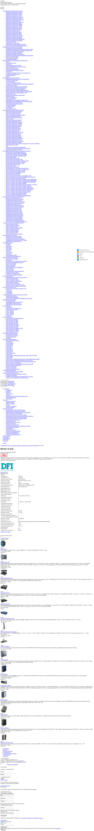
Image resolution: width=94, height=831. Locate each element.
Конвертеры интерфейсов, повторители (15, 95)
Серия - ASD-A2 (10, 310)
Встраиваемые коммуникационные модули (16, 87)
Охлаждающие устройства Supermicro (15, 271)
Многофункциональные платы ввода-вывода (16, 277)
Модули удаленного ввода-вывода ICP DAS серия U (18, 191)
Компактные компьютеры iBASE (14, 29)
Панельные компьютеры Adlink (13, 121)
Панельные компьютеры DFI (13, 127)
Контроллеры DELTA (11, 157)
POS (7, 146)
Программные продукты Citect (13, 303)
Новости (5, 400)
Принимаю (3, 829)
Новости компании (10, 403)
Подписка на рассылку (11, 406)
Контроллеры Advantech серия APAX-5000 (16, 155)
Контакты (8, 391)
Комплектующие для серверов (10, 257)
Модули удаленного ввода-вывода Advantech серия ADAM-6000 (21, 180)
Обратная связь (6, 438)
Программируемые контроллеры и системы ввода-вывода (17, 151)
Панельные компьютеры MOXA (13, 136)
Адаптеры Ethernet (10, 81)
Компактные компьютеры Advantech (14, 17)
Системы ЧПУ (9, 351)
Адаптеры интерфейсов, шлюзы (13, 82)
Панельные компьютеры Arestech (14, 125)
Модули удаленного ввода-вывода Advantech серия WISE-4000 (21, 182)
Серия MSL (8, 315)
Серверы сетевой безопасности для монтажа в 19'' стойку (19, 376)
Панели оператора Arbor (12, 226)
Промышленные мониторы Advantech (15, 203)
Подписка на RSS (10, 407)
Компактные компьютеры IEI (13, 30)
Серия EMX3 (9, 292)
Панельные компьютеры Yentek (13, 112)
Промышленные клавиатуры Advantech (15, 239)
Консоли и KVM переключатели (13, 198)
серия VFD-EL (9, 345)
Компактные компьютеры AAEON (14, 14)
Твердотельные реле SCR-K (12, 325)
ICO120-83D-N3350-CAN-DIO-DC (9, 631)
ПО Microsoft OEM (10, 300)
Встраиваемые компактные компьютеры (12, 10)
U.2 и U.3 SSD (9, 252)
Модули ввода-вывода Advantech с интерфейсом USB (18, 175)
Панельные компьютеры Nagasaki (14, 137)
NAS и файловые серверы (12, 58)
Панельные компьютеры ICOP (13, 129)
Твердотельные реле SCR (12, 323)
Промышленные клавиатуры (10, 235)
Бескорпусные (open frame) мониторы (15, 206)
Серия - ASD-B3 (10, 313)
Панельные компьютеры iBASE (13, 128)
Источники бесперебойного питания (14, 262)
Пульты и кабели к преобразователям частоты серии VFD (19, 364)
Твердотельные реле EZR (12, 320)
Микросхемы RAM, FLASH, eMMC (14, 371)
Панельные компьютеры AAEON (14, 120)
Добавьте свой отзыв (5, 531)
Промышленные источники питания (14, 70)
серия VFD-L (9, 348)
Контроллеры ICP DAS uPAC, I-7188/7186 (16, 162)
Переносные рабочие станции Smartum (15, 54)
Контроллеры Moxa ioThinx (12, 167)
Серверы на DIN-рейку (11, 375)
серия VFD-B (9, 341)
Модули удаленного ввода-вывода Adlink (15, 178)
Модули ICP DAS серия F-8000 (13, 173)
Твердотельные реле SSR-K (12, 330)
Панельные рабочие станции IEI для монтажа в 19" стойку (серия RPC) (23, 143)
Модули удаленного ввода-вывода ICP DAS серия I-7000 (19, 189)
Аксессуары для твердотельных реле (14, 318)
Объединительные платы (12, 68)
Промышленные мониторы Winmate (14, 217)
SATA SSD (8, 250)
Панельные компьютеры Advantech (14, 122)
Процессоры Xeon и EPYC (12, 272)
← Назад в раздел (5, 538)
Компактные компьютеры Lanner (14, 33)
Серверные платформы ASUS (13, 273)
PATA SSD (8, 247)
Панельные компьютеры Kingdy (13, 134)
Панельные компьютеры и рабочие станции (13, 110)
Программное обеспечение (9, 299)
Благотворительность (11, 397)
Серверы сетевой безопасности (10, 372)
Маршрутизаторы (10, 96)
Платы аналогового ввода (12, 278)
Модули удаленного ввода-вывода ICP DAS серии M (18, 185)
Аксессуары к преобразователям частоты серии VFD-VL (19, 360)
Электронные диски (8, 242)
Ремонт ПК (6, 439)
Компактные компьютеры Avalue (14, 27)
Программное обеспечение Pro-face (14, 302)
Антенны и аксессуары (11, 85)
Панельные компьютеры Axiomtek (14, 111)
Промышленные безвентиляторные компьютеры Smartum (19, 55)
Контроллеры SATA (10, 75)
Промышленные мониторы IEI (13, 204)
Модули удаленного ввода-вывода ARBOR (16, 183)
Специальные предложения (9, 753)
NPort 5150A (3, 549)
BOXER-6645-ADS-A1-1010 (7, 618)
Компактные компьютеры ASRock (14, 25)
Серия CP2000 (9, 356)
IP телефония (9, 107)
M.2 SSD (8, 245)
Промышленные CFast (11, 255)
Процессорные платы (11, 63)
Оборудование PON (10, 98)
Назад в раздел (4, 472)
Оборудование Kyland (11, 108)
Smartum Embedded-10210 (7, 578)
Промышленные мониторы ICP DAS (14, 215)
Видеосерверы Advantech (12, 335)
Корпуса (8, 61)
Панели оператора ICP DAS (12, 229)
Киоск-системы (9, 118)
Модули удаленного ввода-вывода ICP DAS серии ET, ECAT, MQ (21, 184)
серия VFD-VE (9, 349)
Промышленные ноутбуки (12, 144)
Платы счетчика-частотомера (13, 283)
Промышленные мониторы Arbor (14, 211)
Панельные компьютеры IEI (12, 131)
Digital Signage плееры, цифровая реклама (16, 44)
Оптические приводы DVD (12, 69)
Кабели (7, 76)
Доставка (8, 395)
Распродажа (6, 437)
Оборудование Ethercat (11, 97)
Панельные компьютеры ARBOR (14, 123)
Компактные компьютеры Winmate (14, 40)
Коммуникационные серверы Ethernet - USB (16, 92)
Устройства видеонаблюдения (10, 333)
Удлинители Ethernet (11, 105)
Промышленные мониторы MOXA (14, 216)
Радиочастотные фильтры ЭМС (13, 365)
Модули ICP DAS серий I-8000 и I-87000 (15, 170)
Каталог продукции (8, 408)
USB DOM (8, 253)
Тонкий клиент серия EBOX (12, 43)
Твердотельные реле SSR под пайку (14, 328)
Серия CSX (8, 289)
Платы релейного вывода (12, 282)
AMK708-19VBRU (5, 646)
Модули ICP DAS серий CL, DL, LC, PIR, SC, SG (17, 169)
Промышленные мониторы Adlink (14, 210)
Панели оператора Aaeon (12, 224)
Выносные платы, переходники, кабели (15, 284)
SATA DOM (9, 248)
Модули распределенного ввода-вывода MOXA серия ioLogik (20, 177)
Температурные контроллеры (13, 369)
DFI (19, 528)
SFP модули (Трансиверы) (12, 80)
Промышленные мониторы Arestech (14, 212)
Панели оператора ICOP (11, 232)
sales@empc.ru (11, 382)
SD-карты (8, 251)
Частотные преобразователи (10, 339)
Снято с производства (13, 445)
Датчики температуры (11, 366)
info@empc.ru (11, 381)
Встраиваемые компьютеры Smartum (14, 51)
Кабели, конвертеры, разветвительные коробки (17, 90)
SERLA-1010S (4, 714)
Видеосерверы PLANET (11, 334)
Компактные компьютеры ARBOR (14, 24)
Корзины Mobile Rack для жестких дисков (16, 66)
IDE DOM (8, 243)
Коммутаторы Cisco (10, 94)
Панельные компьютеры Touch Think (14, 141)
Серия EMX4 (9, 293)
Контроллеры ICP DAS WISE (13, 164)
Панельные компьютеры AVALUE (14, 149)
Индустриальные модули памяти (13, 65)
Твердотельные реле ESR (12, 319)
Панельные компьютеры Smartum (14, 53)
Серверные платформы (11, 59)
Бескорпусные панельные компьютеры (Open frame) (18, 148)
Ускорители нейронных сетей (13, 74)
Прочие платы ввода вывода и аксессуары (16, 286)
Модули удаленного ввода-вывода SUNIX (16, 194)
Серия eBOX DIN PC (11, 41)
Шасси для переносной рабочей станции (15, 115)
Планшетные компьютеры (12, 297)
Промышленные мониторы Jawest (14, 200)
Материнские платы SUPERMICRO (14, 267)
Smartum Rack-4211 (5, 592)
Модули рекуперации (11, 367)
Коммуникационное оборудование (11, 77)
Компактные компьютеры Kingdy (14, 32)
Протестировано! (10, 402)
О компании (6, 388)
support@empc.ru (12, 383)
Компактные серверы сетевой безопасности (16, 374)
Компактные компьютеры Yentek (13, 13)
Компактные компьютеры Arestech (14, 18)
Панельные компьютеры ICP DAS (14, 117)
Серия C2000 (9, 357)
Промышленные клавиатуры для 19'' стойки (16, 240)
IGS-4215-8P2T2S (5, 728)
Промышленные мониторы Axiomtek (14, 199)
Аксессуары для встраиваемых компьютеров (16, 45)
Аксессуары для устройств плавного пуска (16, 288)
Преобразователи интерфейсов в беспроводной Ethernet (19, 101)
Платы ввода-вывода (8, 276)
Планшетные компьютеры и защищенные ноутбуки (15, 294)
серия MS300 (9, 307)
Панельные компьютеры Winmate (14, 142)
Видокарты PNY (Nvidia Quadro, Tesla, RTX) (16, 261)
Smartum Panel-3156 (5, 562)
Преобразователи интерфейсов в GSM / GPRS (17, 100)
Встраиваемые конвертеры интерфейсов (15, 89)
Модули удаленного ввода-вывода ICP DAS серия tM (18, 190)
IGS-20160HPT (4, 700)
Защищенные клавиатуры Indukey (14, 237)
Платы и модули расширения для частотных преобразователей (21, 361)
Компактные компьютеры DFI (13, 20)
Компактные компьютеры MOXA (14, 34)
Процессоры (9, 71)
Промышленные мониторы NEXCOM (15, 220)
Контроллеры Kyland (11, 165)
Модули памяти (9, 268)
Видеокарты (9, 260)
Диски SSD (8, 64)
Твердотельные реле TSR (12, 331)
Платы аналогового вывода (12, 279)
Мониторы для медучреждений (13, 209)
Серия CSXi (9, 291)
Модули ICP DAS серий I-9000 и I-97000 (15, 172)
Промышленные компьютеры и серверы (12, 46)
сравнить (8, 460)
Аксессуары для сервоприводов (13, 308)
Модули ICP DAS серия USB (13, 174)
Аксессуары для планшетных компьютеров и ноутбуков (19, 298)
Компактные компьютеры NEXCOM (14, 22)
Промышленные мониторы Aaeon (14, 208)
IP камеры (8, 338)
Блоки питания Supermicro (12, 258)
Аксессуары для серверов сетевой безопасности (17, 377)
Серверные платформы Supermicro (14, 274)
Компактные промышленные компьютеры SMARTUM (19, 50)
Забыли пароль (4, 779)
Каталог (6, 445)
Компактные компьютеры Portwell (14, 38)
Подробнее (58, 828)
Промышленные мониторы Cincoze (14, 214)
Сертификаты (9, 398)
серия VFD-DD (9, 343)
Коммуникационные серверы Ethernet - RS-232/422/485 (19, 91)
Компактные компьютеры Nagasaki (14, 35)
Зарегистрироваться (5, 785)
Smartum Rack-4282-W (6, 685)
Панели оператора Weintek (12, 231)
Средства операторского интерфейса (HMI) (13, 222)
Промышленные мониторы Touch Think (15, 201)
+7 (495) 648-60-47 (5, 380)
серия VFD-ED (9, 344)
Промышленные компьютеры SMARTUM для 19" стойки (19, 49)
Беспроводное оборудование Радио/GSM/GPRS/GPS (18, 195)
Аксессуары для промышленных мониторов (16, 221)
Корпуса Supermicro (10, 266)
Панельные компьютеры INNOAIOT (14, 132)
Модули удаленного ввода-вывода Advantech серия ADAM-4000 (21, 179)
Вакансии (8, 392)
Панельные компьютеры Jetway (13, 116)
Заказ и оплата (9, 393)
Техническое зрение (10, 353)
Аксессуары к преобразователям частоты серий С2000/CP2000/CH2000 (22, 359)
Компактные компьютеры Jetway (13, 15)
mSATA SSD (9, 246)
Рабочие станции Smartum (12, 56)
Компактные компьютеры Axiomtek (14, 12)
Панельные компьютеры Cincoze (13, 126)
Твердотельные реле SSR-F (12, 329)
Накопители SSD (10, 270)
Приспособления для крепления (13, 362)
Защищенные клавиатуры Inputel (13, 236)
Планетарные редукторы (12, 309)
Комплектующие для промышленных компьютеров (15, 60)
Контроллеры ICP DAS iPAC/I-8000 (14, 159)
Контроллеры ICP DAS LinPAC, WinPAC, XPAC (17, 160)
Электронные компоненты (9, 370)
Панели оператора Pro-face (12, 230)
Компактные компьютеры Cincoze (14, 28)
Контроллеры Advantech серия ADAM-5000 (16, 154)
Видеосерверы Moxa (11, 336)
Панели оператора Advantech (13, 225)
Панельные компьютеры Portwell (13, 139)
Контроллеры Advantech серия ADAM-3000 (16, 153)
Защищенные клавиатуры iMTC (13, 241)
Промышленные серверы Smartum (14, 48)
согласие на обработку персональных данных (32, 818)
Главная (2, 445)
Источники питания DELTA (12, 340)
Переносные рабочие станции (13, 113)
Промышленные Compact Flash (13, 256)
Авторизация (4, 820)
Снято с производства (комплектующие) (27, 445)
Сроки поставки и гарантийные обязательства (17, 396)
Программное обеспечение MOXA (14, 102)
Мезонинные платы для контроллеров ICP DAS (17, 168)
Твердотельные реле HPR (12, 322)
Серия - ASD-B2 (10, 312)
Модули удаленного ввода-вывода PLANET (16, 193)
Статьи (7, 405)
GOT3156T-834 (4, 659)
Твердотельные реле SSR (12, 327)
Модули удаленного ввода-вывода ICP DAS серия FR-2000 (20, 188)
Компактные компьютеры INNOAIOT (15, 19)
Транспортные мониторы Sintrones (14, 219)
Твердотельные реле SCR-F (12, 324)
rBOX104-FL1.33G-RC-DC (7, 742)
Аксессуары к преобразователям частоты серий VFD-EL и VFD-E (21, 355)
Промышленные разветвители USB (14, 103)
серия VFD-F (9, 346)
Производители (7, 435)
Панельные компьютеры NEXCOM (14, 138)
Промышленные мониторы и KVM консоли (13, 196)
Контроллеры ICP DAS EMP (12, 158)
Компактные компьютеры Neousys (14, 37)
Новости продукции (11, 401)
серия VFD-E (9, 354)
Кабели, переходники (11, 263)
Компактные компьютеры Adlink (13, 23)
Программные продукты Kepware (14, 304)
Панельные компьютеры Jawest (13, 133)
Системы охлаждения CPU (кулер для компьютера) (18, 72)
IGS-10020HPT (4, 674)
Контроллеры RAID (10, 265)
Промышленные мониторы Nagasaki (14, 205)
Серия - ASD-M (9, 314)
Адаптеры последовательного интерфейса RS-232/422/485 (19, 84)
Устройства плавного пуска (9, 287)
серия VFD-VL (9, 350)
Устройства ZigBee (10, 106)
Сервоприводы (6, 305)
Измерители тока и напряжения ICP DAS (15, 152)
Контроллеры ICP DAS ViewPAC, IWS (15, 163)
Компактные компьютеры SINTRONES (15, 39)
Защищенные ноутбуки (11, 296)
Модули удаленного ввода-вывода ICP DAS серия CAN (19, 186)
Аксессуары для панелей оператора (14, 234)
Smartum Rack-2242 (5, 603)
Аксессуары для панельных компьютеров (16, 147)
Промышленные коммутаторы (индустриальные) (17, 79)
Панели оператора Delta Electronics (14, 227)
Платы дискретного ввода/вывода (14, 281)
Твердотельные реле (8, 317)
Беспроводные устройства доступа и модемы (16, 86)
